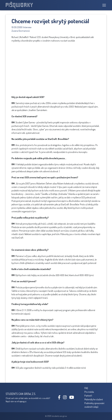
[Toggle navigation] (103, 5)
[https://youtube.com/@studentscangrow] (72, 398)
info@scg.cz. (22, 401)
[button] (82, 53)
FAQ (86, 388)
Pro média (89, 391)
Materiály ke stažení (93, 399)
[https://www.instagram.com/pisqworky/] (66, 398)
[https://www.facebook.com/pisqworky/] (60, 398)
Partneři (88, 395)
